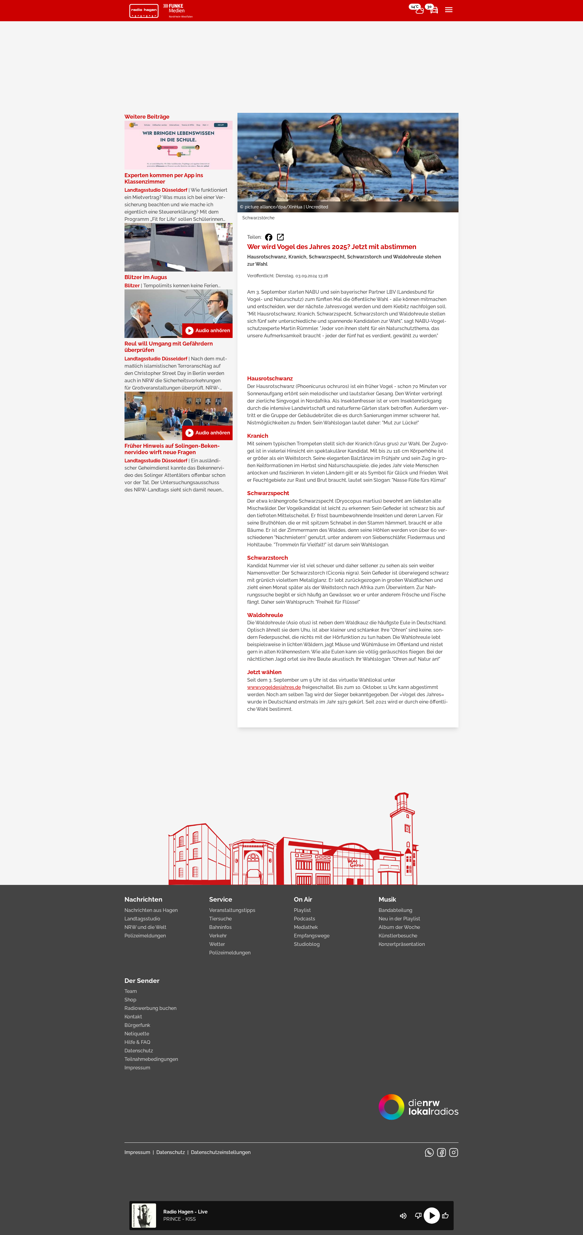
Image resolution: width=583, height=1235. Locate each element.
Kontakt (133, 1017)
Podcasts (304, 919)
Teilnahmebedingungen (151, 1059)
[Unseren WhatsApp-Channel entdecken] (429, 1152)
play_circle (432, 1215)
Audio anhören (207, 330)
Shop (130, 1000)
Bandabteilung (395, 910)
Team (130, 991)
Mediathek (306, 927)
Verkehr (218, 936)
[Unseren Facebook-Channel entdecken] (441, 1152)
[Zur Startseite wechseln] (144, 10)
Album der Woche (399, 927)
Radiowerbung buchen (150, 1008)
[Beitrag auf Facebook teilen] (268, 237)
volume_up (403, 1216)
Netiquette (136, 1034)
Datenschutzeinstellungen (221, 1152)
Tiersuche (220, 919)
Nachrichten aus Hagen (151, 910)
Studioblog (307, 944)
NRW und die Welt (145, 927)
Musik (387, 899)
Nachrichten (143, 899)
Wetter (217, 944)
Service (220, 899)
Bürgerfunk (137, 1025)
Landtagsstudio (142, 919)
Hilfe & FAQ (137, 1042)
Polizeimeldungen (145, 936)
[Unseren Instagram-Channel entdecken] (454, 1152)
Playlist (302, 910)
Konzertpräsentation (402, 944)
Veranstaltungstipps (232, 910)
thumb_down (418, 1215)
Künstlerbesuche (398, 936)
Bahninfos (220, 927)
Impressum (137, 1068)
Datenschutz (138, 1051)
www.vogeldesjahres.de (274, 687)
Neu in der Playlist (399, 919)
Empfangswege (311, 936)
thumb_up (445, 1215)
